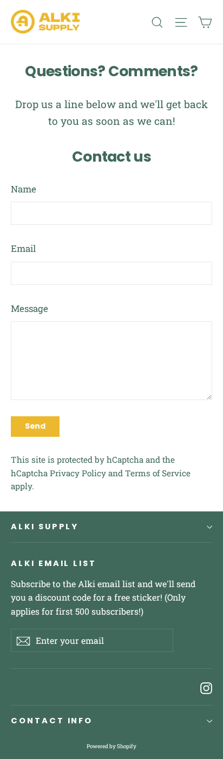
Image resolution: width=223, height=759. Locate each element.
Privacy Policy (78, 473)
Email (23, 248)
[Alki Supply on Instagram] (206, 687)
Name (23, 189)
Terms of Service (158, 473)
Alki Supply (44, 526)
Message (29, 308)
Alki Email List (53, 563)
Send (35, 426)
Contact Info (52, 720)
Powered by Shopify (111, 746)
